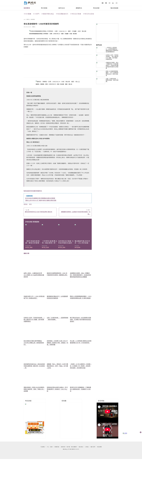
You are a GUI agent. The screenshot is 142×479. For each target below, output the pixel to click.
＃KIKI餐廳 (27, 14)
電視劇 (25, 204)
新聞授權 (57, 447)
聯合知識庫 (114, 8)
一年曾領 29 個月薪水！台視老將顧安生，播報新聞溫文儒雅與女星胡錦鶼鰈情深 (112, 50)
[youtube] (102, 3)
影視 (30, 204)
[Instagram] (109, 3)
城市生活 (61, 8)
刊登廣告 (42, 447)
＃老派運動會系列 (62, 14)
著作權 (68, 447)
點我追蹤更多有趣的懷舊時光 (33, 191)
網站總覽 (99, 447)
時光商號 (96, 8)
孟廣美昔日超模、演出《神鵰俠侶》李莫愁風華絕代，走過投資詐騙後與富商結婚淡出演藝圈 (112, 65)
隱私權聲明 (74, 447)
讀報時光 (79, 8)
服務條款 (63, 447)
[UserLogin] (113, 3)
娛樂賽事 (27, 8)
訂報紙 (87, 447)
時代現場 (44, 8)
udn (25, 19)
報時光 (28, 19)
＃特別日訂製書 (75, 14)
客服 (51, 447)
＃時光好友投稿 (88, 14)
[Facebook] (106, 3)
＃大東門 (36, 14)
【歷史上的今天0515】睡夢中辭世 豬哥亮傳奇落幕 (40, 200)
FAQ (48, 447)
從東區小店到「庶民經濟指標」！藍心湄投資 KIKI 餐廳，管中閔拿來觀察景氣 (112, 57)
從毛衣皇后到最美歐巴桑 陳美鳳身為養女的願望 (40, 198)
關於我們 (93, 447)
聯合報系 (81, 447)
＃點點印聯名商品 (47, 14)
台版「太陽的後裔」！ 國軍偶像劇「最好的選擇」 (112, 80)
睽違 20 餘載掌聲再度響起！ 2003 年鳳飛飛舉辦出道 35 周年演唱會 (112, 73)
